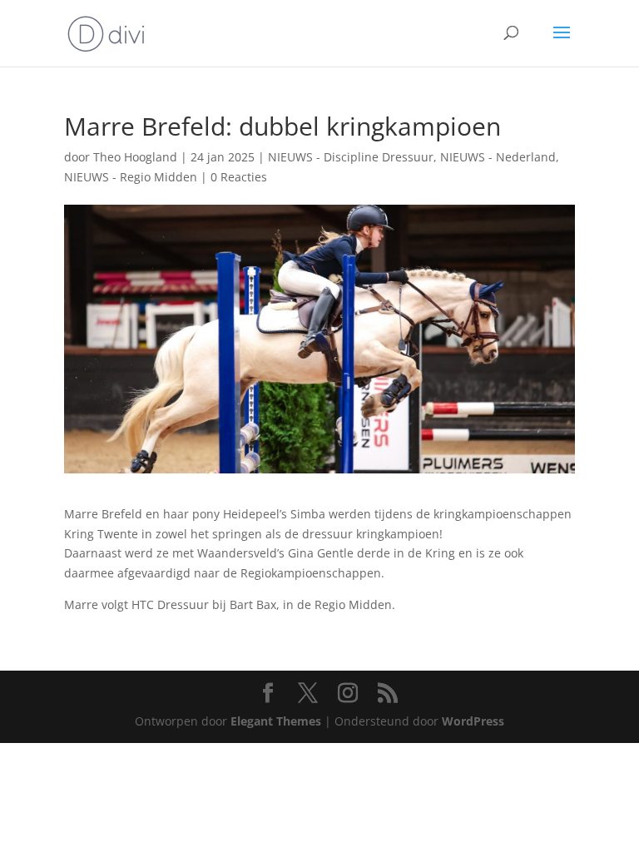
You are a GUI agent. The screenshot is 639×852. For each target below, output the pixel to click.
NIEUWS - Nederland (498, 157)
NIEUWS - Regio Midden (130, 177)
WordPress (473, 721)
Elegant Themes (275, 721)
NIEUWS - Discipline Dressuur (350, 157)
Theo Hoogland (135, 157)
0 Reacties (239, 177)
